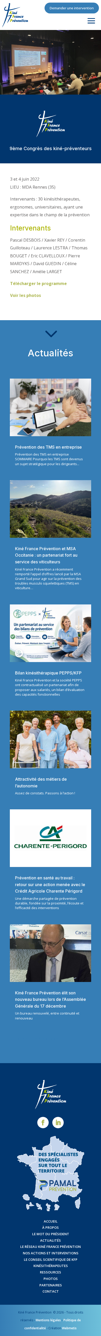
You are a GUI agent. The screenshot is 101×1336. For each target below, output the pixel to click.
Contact (50, 1291)
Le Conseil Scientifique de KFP (50, 1259)
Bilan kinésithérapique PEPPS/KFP (48, 672)
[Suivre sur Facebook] (43, 1122)
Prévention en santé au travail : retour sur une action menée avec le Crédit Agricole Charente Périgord (50, 884)
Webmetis (69, 1328)
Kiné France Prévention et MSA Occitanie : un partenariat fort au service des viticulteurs (46, 555)
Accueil (50, 1221)
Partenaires (50, 1285)
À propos (50, 1227)
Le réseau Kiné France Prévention (50, 1246)
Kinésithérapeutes (50, 1265)
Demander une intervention (72, 8)
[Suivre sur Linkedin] (58, 1122)
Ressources (50, 1272)
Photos (51, 1278)
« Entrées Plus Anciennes (34, 1038)
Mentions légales (48, 1320)
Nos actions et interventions (50, 1253)
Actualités (50, 1240)
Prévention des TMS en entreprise (48, 447)
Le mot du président (50, 1234)
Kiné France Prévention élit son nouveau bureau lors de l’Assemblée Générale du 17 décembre (50, 999)
